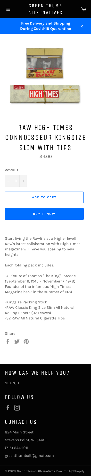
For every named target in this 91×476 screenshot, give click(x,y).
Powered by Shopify (70, 471)
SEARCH (12, 383)
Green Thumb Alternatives (45, 9)
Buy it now (44, 214)
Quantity (11, 169)
